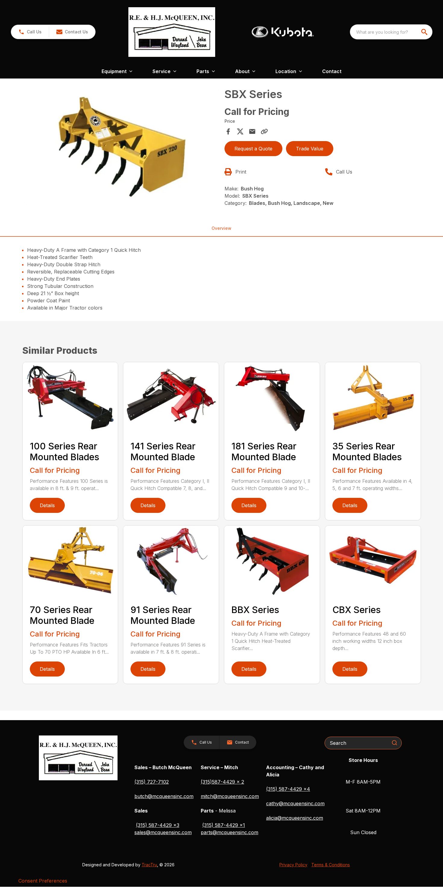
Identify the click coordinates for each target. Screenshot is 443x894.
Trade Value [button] (309, 149)
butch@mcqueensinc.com (163, 796)
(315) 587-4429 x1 (223, 825)
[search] (425, 32)
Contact (331, 71)
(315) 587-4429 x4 (288, 789)
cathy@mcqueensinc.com (295, 803)
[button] (30, 31)
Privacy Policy (293, 864)
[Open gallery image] (122, 146)
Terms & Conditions (330, 864)
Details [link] (47, 505)
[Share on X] (240, 131)
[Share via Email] (252, 131)
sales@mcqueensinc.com (163, 832)
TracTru (149, 864)
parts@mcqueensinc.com (229, 832)
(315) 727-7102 (151, 782)
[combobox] (391, 32)
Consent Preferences (42, 881)
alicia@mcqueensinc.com (294, 818)
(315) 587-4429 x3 (157, 825)
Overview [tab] (221, 228)
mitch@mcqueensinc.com (230, 796)
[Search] (394, 743)
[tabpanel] (122, 147)
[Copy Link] (264, 131)
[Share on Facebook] (228, 131)
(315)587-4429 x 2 (222, 782)
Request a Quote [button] (253, 149)
